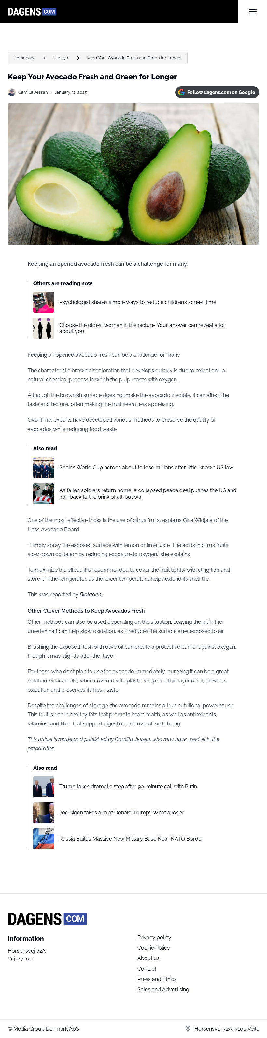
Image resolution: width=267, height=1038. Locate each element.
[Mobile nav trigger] (252, 11)
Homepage (24, 57)
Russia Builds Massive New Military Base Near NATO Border (131, 839)
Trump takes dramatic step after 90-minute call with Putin (128, 786)
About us (148, 958)
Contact (146, 969)
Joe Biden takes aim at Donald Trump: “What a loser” (122, 813)
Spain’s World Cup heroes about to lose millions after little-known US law (146, 467)
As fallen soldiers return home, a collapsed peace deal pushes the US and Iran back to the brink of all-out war (147, 493)
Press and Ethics (157, 979)
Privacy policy (154, 937)
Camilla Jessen (33, 92)
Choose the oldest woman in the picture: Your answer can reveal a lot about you (142, 328)
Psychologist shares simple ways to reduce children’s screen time (137, 302)
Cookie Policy (153, 948)
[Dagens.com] (123, 12)
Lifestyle (61, 57)
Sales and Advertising (163, 990)
